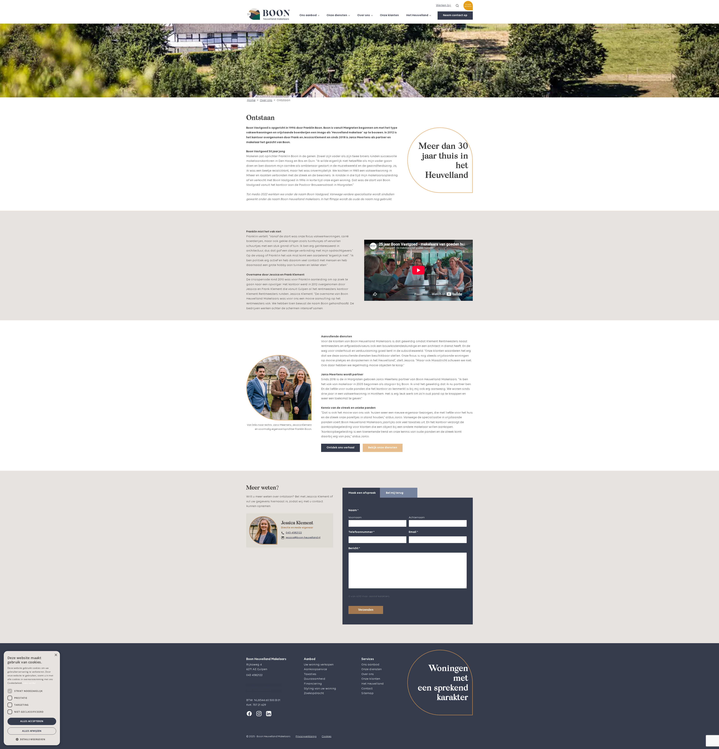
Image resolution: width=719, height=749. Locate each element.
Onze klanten (389, 15)
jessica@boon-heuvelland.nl (303, 537)
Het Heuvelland (417, 15)
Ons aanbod (308, 15)
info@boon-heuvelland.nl (264, 684)
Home (251, 100)
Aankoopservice (315, 669)
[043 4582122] (254, 680)
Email (413, 532)
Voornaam (355, 517)
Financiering (313, 683)
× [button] (55, 655)
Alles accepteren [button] (31, 721)
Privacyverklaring (306, 736)
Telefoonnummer (361, 532)
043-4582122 (294, 532)
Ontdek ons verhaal (340, 447)
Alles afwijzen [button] (32, 731)
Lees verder (29, 683)
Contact (367, 688)
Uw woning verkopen (318, 664)
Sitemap (367, 693)
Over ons (363, 15)
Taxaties (310, 674)
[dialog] (32, 698)
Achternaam (417, 517)
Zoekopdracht (314, 693)
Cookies (326, 736)
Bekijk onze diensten (382, 447)
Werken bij (443, 5)
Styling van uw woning (320, 688)
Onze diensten (337, 15)
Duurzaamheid (314, 678)
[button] (31, 739)
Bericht (354, 548)
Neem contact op (455, 15)
